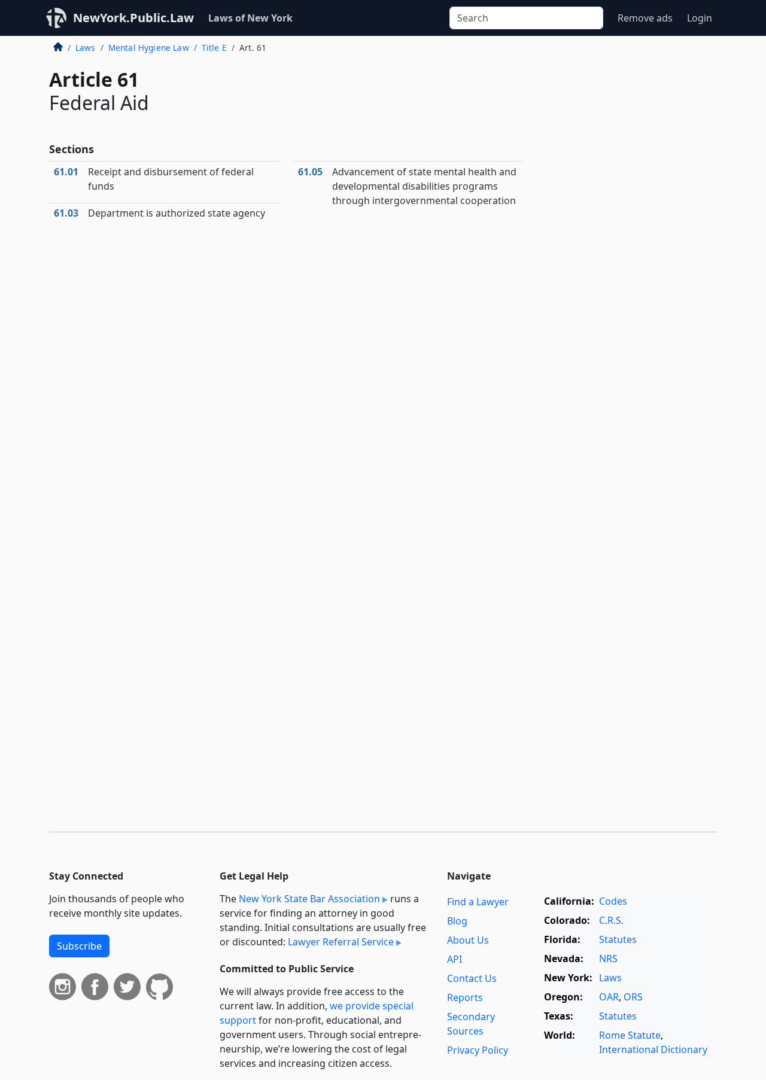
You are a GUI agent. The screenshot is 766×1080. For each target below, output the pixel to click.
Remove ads (645, 18)
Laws (85, 47)
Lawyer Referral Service (341, 941)
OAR (609, 996)
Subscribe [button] (79, 946)
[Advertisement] (627, 235)
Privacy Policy (477, 1050)
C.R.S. (611, 920)
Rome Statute (630, 1035)
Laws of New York (250, 18)
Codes (613, 901)
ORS (633, 996)
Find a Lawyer (478, 901)
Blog (457, 920)
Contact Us (472, 978)
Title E (214, 47)
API (454, 959)
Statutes (618, 939)
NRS (608, 958)
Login (699, 18)
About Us (468, 940)
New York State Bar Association (309, 898)
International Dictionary (653, 1049)
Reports (465, 997)
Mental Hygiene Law (148, 47)
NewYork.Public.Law (133, 18)
